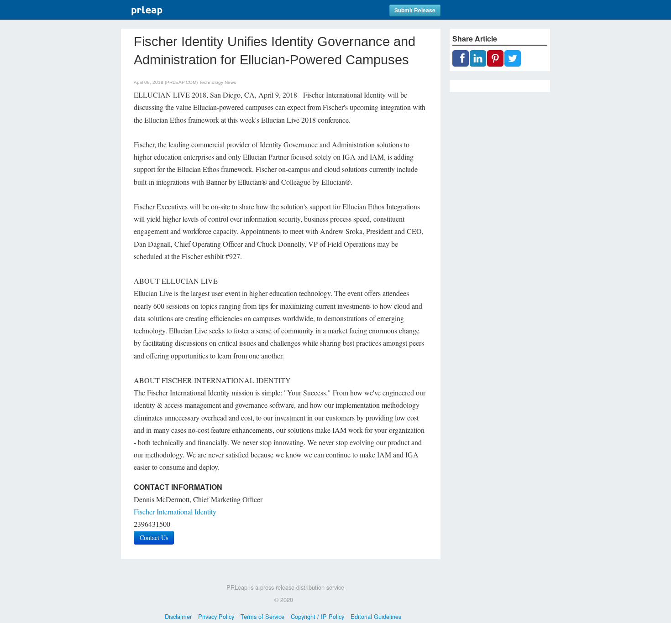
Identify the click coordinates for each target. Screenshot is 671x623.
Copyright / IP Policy (317, 616)
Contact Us (154, 537)
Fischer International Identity (175, 511)
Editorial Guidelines (376, 616)
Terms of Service (262, 616)
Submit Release (414, 10)
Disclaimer (178, 616)
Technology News (217, 82)
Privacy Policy (216, 616)
